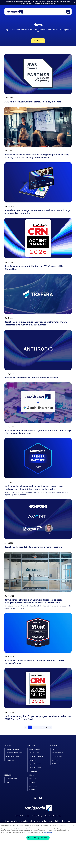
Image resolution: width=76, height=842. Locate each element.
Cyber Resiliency (35, 764)
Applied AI (32, 760)
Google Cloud (57, 756)
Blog (7, 782)
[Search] (64, 12)
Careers (32, 782)
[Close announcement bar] (74, 2)
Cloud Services (34, 749)
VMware (55, 760)
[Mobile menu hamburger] (68, 12)
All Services (10, 760)
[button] (50, 727)
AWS (54, 749)
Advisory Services (12, 749)
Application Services (36, 756)
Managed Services (12, 756)
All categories (38, 41)
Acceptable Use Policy (53, 816)
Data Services (34, 753)
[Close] (74, 825)
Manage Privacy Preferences (38, 838)
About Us (32, 778)
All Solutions (33, 771)
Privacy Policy (37, 816)
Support (32, 790)
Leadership (33, 786)
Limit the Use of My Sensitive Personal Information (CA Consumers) (28, 821)
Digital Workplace (35, 767)
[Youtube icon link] (40, 798)
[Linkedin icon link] (35, 798)
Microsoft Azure (57, 753)
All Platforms (56, 764)
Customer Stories (12, 778)
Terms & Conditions (22, 816)
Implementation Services (14, 753)
